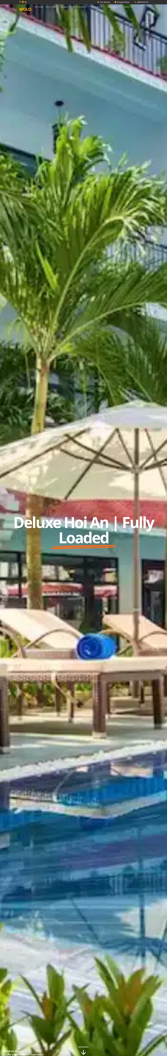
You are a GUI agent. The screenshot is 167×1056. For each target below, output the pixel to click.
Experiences (97, 7)
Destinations (112, 7)
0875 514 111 (142, 2)
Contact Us (127, 7)
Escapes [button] (64, 7)
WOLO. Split (51, 7)
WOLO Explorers (80, 7)
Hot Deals (39, 7)
